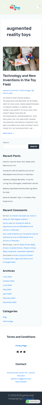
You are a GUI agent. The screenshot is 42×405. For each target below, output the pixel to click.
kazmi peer (8, 223)
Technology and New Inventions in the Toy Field (19, 80)
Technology (25, 90)
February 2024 (9, 298)
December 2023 (9, 302)
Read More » (8, 133)
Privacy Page (21, 345)
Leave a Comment (11, 90)
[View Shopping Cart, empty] (37, 7)
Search (6, 142)
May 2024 (7, 289)
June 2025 (7, 277)
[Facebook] (18, 352)
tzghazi (28, 398)
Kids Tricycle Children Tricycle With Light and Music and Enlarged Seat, (18, 258)
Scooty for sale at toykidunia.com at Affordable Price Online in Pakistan (18, 226)
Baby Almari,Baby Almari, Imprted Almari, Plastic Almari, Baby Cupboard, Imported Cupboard (19, 247)
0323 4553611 (21, 382)
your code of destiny (11, 234)
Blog (5, 317)
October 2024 (8, 281)
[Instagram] (24, 352)
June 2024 (7, 285)
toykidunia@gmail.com (21, 379)
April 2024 (7, 294)
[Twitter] (21, 352)
